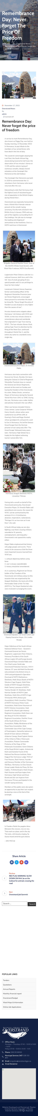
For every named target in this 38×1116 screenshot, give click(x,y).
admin (4, 114)
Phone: (13, 1052)
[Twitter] (17, 862)
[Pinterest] (21, 862)
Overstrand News (23, 43)
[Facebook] (12, 862)
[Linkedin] (26, 862)
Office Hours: (10, 1042)
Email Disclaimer (11, 1064)
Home (7, 43)
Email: (18, 1061)
